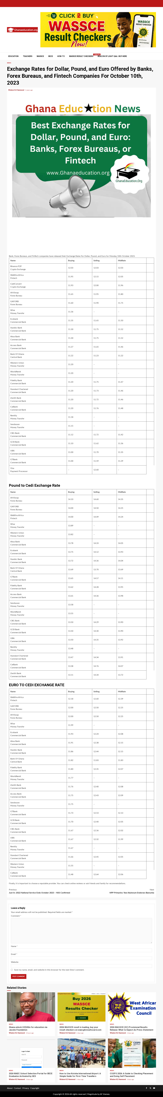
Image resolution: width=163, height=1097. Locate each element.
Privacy (25, 1088)
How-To (61, 56)
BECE (50, 56)
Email (14, 954)
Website (14, 962)
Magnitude (92, 1094)
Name (14, 946)
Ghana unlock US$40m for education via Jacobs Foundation (31, 1007)
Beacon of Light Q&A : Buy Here (112, 56)
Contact (17, 1088)
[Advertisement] (81, 236)
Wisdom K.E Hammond (16, 90)
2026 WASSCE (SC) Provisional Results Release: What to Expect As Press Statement (132, 1007)
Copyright (34, 1088)
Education (13, 56)
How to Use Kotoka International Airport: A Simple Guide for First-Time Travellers (82, 1053)
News (9, 63)
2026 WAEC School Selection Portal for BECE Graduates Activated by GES (31, 1053)
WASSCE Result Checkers (81, 56)
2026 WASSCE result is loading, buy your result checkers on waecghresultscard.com (82, 1007)
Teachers (27, 56)
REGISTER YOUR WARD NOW (67, 446)
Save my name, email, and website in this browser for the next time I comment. (49, 970)
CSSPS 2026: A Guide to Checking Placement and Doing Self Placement (132, 1053)
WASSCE (40, 56)
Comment (16, 916)
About (10, 1088)
